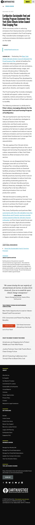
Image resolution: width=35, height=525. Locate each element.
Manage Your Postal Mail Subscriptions (13, 453)
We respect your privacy (22, 499)
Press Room (9, 6)
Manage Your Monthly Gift (9, 447)
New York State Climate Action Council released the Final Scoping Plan (17, 58)
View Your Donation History (10, 458)
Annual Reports (7, 389)
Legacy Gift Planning (8, 429)
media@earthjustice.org (11, 49)
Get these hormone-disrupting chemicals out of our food (17, 327)
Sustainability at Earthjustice (10, 386)
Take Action (9, 325)
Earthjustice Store (7, 432)
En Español (6, 378)
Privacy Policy (6, 397)
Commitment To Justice (9, 383)
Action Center (6, 418)
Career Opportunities (8, 395)
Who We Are (6, 375)
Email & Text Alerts (8, 421)
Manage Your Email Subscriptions (11, 450)
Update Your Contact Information (11, 456)
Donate (5, 415)
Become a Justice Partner (10, 427)
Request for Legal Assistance (10, 403)
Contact (5, 400)
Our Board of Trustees (8, 381)
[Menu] (33, 1)
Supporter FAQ (7, 435)
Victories (5, 392)
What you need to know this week (14, 338)
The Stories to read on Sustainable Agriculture (14, 305)
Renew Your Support (8, 424)
